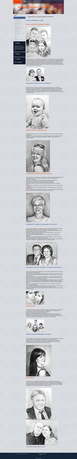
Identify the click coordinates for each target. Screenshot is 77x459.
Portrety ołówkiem (17, 19)
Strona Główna (17, 1)
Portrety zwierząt (17, 33)
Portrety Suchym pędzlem (18, 27)
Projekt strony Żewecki (38, 458)
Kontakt (25, 1)
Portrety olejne (17, 25)
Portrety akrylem (17, 29)
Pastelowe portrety (17, 23)
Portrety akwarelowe (18, 21)
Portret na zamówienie (31, 189)
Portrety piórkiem (17, 31)
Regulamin (24, 453)
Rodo (27, 453)
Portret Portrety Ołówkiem (34, 7)
